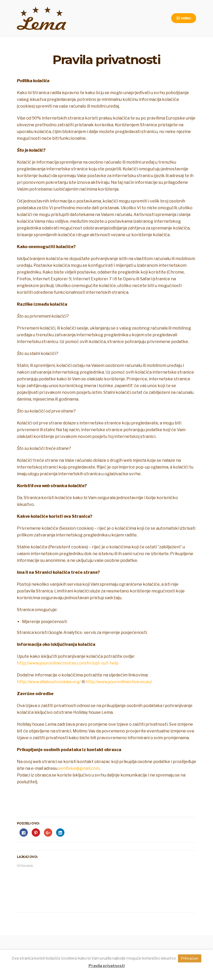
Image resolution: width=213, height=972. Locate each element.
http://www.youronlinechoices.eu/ (118, 681)
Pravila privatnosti (107, 965)
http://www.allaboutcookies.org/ (49, 681)
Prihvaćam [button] (189, 958)
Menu (186, 18)
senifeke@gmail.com (78, 768)
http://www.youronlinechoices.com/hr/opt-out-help (67, 663)
